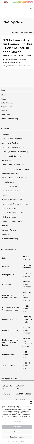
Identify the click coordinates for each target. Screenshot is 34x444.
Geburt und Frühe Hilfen (11, 173)
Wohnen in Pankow (9, 230)
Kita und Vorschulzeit (10, 186)
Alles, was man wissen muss (12, 139)
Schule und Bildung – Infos (12, 221)
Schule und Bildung (9, 217)
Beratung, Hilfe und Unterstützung (15, 152)
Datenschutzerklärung (14, 441)
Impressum (24, 441)
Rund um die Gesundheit (11, 208)
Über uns (5, 226)
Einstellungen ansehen (17, 437)
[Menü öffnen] (32, 14)
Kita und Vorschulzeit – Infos (12, 191)
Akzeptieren (17, 426)
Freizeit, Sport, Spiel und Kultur (13, 165)
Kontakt (4, 195)
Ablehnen (17, 432)
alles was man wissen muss (21, 66)
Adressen (5, 134)
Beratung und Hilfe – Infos (11, 156)
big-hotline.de (15, 62)
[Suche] (31, 8)
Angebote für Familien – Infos (13, 147)
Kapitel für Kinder (8, 182)
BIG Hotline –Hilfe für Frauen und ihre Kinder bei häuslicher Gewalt (17, 46)
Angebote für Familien (10, 143)
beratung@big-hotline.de (17, 59)
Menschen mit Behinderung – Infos (15, 204)
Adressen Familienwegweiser (23, 32)
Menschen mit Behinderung (12, 200)
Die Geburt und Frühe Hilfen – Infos (15, 178)
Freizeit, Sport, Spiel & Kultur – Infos (15, 169)
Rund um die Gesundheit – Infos (14, 213)
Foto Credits (6, 160)
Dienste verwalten (16, 421)
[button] (31, 402)
